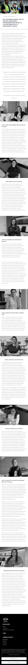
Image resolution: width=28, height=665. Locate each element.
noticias (5, 642)
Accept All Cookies (14, 662)
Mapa (4, 626)
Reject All (14, 658)
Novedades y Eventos (9, 16)
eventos (5, 644)
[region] (14, 655)
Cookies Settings (14, 654)
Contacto (5, 628)
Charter (4, 641)
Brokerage (5, 639)
